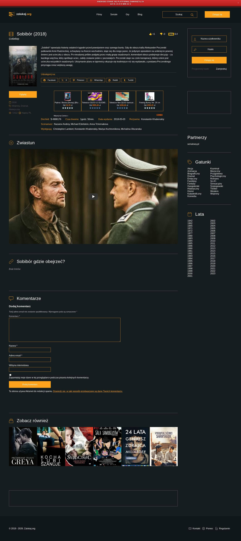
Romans (214, 178)
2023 (212, 273)
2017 (212, 258)
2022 (212, 271)
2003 (212, 223)
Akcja (190, 168)
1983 (189, 238)
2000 (189, 273)
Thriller (213, 188)
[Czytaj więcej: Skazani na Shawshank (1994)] (164, 448)
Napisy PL (26, 113)
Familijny (192, 181)
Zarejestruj (221, 69)
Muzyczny (215, 171)
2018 (14, 102)
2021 (212, 268)
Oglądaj (22, 94)
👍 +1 (152, 34)
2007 (212, 233)
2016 (212, 256)
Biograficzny (193, 173)
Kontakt (196, 528)
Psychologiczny (218, 176)
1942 (189, 221)
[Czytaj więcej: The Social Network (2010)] (136, 448)
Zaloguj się (217, 14)
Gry (127, 14)
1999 (189, 271)
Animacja (192, 171)
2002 (212, 221)
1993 (189, 256)
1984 (189, 241)
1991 (189, 251)
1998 (189, 268)
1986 (189, 246)
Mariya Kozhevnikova (109, 129)
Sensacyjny (216, 183)
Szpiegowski (216, 186)
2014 (212, 251)
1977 (189, 233)
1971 (189, 228)
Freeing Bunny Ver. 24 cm (149, 103)
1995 (189, 261)
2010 (212, 241)
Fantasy (191, 183)
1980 (189, 236)
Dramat (24, 106)
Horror (190, 191)
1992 (189, 253)
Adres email (15, 355)
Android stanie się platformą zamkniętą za (120, 2)
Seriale (113, 14)
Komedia (191, 196)
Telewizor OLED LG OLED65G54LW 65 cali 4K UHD (95, 103)
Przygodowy (216, 173)
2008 (212, 236)
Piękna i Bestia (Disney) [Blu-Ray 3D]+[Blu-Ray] (68, 103)
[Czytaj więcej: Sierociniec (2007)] (79, 448)
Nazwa (13, 346)
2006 (212, 231)
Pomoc (209, 528)
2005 (212, 228)
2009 (212, 238)
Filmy (99, 14)
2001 (189, 276)
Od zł (67, 105)
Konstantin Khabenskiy (86, 129)
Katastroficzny (194, 194)
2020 (212, 266)
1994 (189, 258)
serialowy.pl (193, 144)
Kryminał (214, 168)
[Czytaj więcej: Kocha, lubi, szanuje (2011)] (51, 448)
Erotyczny (192, 178)
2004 (212, 226)
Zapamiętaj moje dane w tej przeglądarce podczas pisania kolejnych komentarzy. (49, 377)
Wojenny (16, 106)
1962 (189, 223)
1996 (189, 263)
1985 (189, 243)
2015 (212, 253)
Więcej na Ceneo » (61, 116)
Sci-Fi (213, 181)
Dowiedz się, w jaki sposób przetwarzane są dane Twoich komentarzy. (88, 391)
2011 (212, 243)
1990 (189, 248)
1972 (189, 231)
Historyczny (14, 109)
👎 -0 (162, 34)
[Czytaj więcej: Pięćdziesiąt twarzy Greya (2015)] (23, 448)
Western (214, 191)
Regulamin (224, 528)
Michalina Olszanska (131, 129)
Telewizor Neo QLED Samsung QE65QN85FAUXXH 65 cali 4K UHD (122, 103)
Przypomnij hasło (200, 69)
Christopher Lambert (63, 129)
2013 (212, 248)
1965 (189, 226)
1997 (189, 266)
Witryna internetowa (19, 365)
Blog (140, 14)
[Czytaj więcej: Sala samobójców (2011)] (107, 448)
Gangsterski (193, 186)
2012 (212, 246)
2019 (212, 263)
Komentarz (14, 316)
